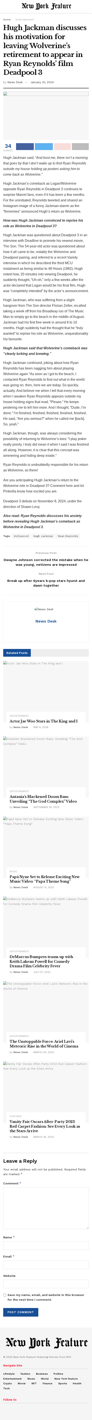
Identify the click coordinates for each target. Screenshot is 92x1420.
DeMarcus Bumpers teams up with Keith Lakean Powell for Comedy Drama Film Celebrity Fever (41, 961)
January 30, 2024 (42, 82)
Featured (16, 1116)
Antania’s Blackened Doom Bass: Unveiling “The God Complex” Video (43, 799)
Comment (12, 1183)
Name (9, 1237)
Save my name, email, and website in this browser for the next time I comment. (45, 1297)
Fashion (25, 1373)
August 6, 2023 (43, 887)
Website (9, 1275)
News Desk (15, 82)
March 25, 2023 (43, 1136)
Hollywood (21, 536)
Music (13, 871)
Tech (6, 1388)
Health (77, 1383)
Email (9, 1256)
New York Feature (66, 1378)
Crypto (7, 1383)
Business (42, 1373)
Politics (58, 1373)
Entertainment (25, 19)
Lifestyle (9, 1373)
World (45, 1378)
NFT (34, 1383)
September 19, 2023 (46, 807)
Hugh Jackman (43, 536)
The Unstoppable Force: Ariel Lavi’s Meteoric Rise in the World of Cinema (44, 1043)
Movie (22, 1383)
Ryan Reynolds (68, 536)
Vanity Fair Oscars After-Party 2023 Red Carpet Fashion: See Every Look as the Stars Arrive (45, 1126)
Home (7, 19)
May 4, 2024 (40, 727)
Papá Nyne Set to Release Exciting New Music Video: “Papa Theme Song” (45, 879)
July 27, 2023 (41, 972)
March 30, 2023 (43, 1052)
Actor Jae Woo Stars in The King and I (44, 721)
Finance (47, 1383)
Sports (62, 1383)
